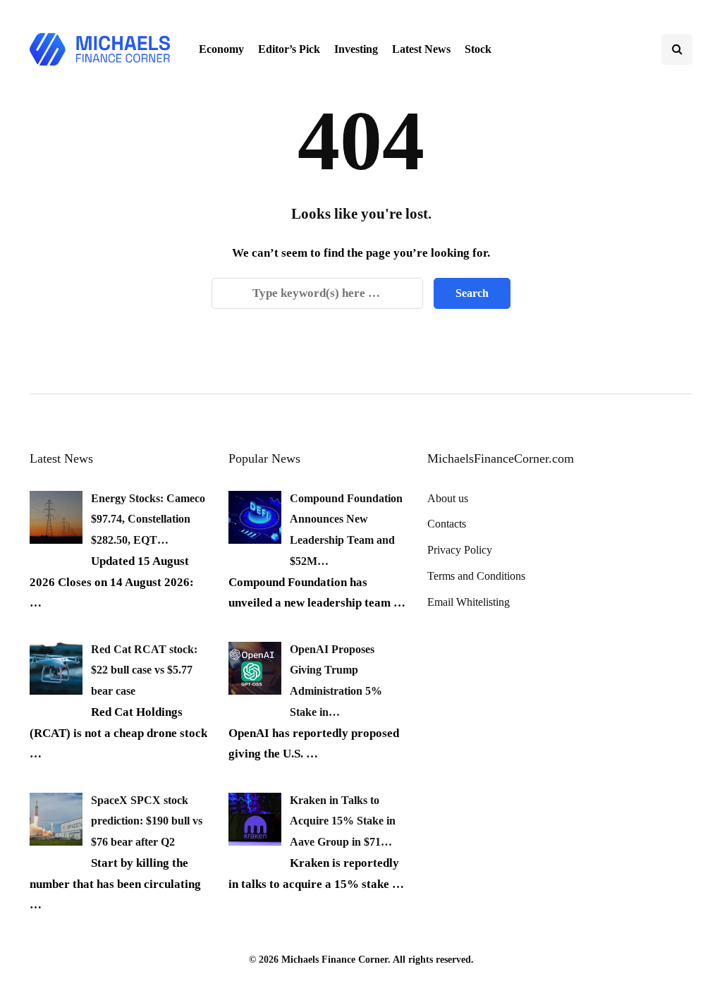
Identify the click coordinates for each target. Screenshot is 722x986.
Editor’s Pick (289, 49)
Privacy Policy (459, 550)
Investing (356, 49)
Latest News (421, 49)
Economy (221, 49)
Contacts (446, 524)
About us (447, 498)
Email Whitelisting (468, 602)
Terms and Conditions (476, 576)
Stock (478, 49)
